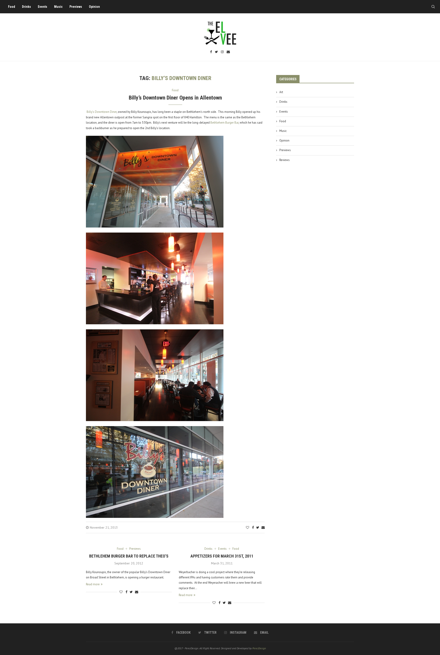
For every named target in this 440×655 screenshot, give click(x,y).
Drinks (26, 6)
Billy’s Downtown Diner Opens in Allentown (175, 97)
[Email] (228, 52)
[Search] (433, 6)
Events (42, 6)
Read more (93, 584)
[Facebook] (211, 52)
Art (281, 92)
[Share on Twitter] (257, 527)
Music (58, 6)
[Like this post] (247, 527)
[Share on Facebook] (253, 527)
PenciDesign (259, 648)
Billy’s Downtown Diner (101, 112)
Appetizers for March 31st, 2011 (221, 556)
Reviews (284, 160)
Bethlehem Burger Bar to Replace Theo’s (128, 556)
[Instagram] (222, 52)
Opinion (94, 6)
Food (11, 6)
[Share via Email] (263, 527)
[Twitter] (216, 52)
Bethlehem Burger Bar (224, 123)
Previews (75, 6)
